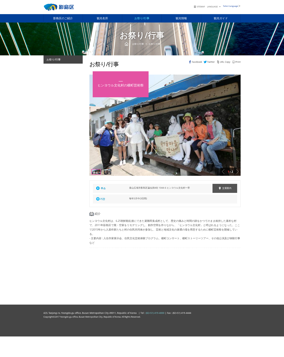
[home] (59, 7)
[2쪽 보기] (96, 172)
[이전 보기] (223, 171)
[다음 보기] (237, 171)
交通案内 (226, 188)
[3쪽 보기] (106, 172)
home (126, 44)
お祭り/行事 (54, 59)
